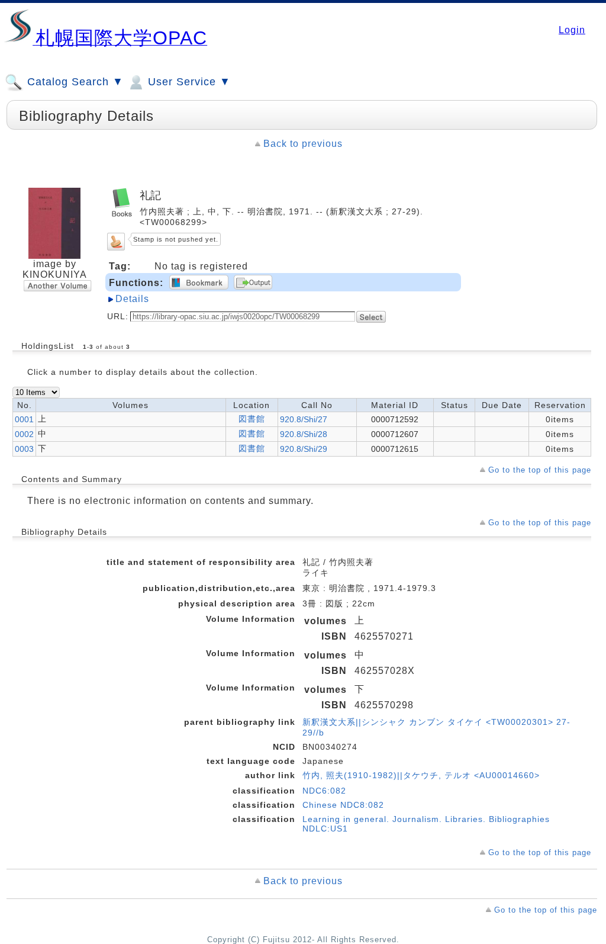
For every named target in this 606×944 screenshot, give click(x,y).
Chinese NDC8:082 (343, 805)
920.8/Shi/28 (303, 434)
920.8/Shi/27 (303, 419)
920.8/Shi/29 (303, 449)
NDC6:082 (324, 790)
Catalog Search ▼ (74, 82)
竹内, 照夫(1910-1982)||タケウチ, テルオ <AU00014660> (421, 775)
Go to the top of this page (539, 469)
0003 (24, 449)
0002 (24, 434)
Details (132, 299)
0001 (24, 419)
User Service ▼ (187, 82)
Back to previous (303, 144)
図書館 (251, 418)
